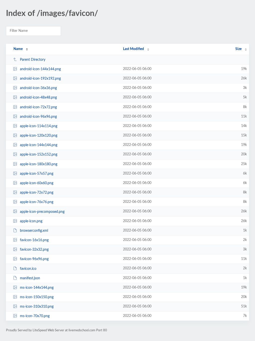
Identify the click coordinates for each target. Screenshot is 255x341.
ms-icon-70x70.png (35, 316)
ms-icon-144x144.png (37, 287)
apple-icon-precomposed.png (42, 211)
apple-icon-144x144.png (38, 145)
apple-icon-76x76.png (36, 202)
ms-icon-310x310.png (37, 306)
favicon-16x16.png (34, 240)
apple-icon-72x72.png (36, 192)
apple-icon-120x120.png (38, 135)
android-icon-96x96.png (38, 116)
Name (18, 49)
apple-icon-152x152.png (38, 154)
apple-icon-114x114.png (38, 126)
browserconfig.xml (34, 230)
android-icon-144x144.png (40, 69)
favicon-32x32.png (34, 249)
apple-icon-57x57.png (36, 173)
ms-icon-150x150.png (37, 297)
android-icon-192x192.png (40, 78)
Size (238, 49)
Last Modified (133, 49)
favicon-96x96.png (34, 259)
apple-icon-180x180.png (38, 164)
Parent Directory (32, 59)
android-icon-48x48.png (38, 97)
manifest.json (30, 278)
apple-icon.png (31, 221)
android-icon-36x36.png (38, 88)
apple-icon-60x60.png (36, 183)
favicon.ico (28, 268)
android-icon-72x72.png (38, 107)
